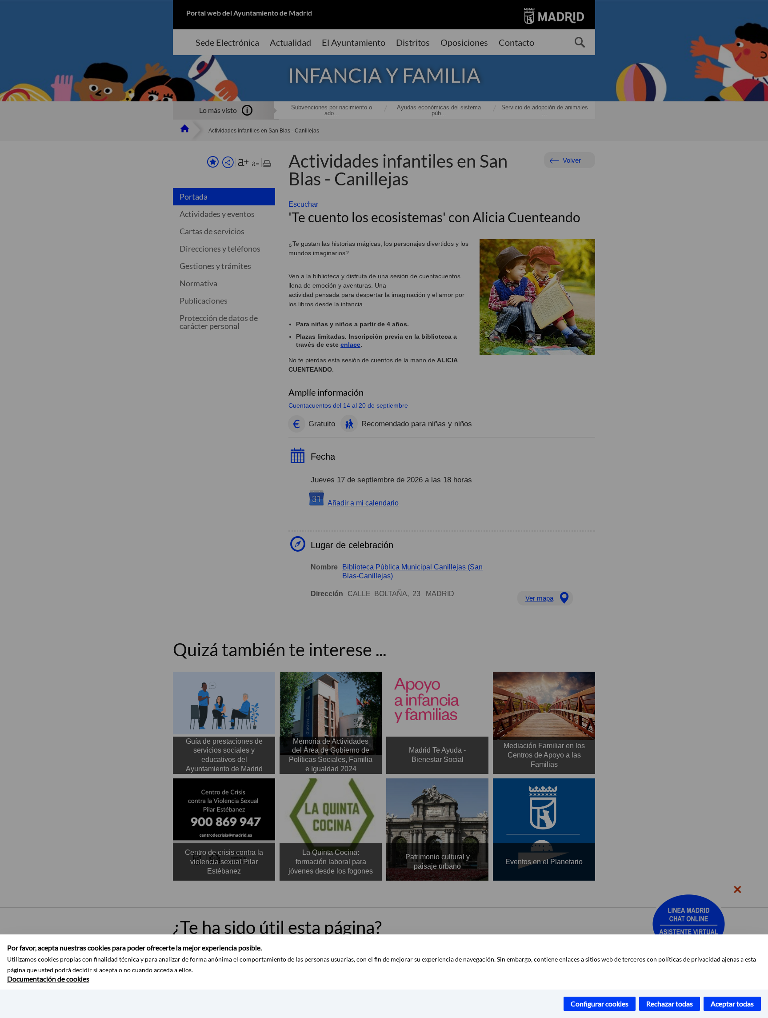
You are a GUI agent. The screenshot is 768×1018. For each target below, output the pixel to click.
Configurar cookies (599, 1003)
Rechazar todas (669, 1003)
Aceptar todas (732, 1003)
